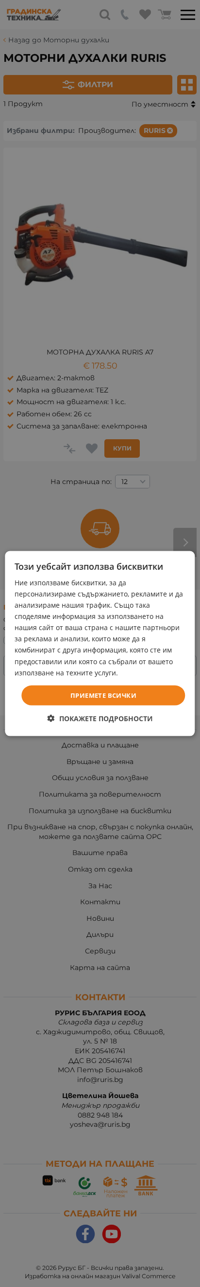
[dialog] (100, 643)
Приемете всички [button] (103, 694)
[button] (100, 718)
